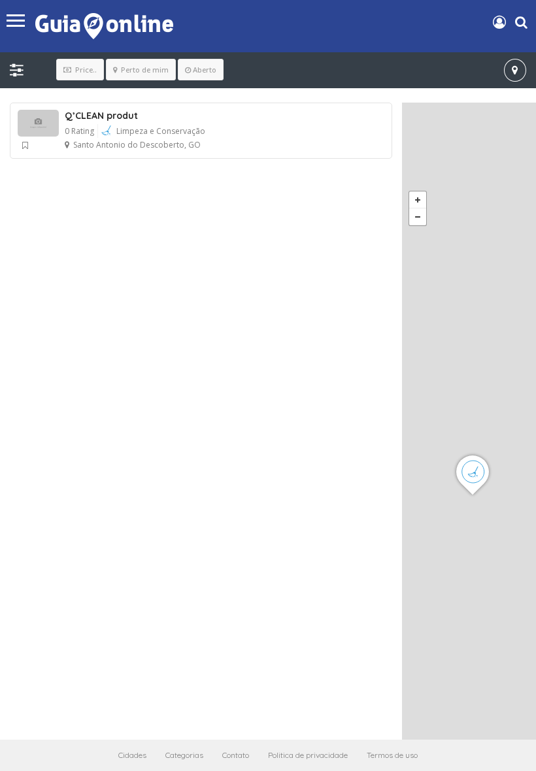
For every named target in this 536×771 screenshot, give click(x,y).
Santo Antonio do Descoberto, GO (137, 144)
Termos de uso (392, 755)
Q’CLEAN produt (101, 116)
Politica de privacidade (308, 755)
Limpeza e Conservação (160, 131)
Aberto (204, 69)
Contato (235, 755)
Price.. (85, 69)
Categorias (184, 755)
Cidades (132, 755)
